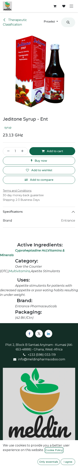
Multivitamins (19, 271)
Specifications (13, 212)
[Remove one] (7, 151)
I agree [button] (68, 461)
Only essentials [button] (48, 461)
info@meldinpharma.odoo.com (41, 359)
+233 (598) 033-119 (42, 355)
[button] (51, 22)
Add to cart (54, 151)
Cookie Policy (54, 450)
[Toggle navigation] (71, 6)
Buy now (40, 161)
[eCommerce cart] (54, 6)
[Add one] (23, 151)
